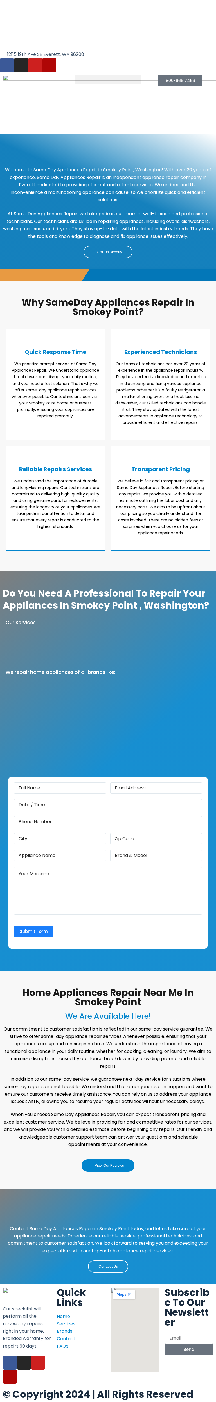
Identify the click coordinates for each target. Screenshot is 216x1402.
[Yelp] (49, 65)
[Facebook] (7, 65)
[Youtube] (35, 65)
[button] (108, 79)
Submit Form (34, 931)
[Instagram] (21, 65)
